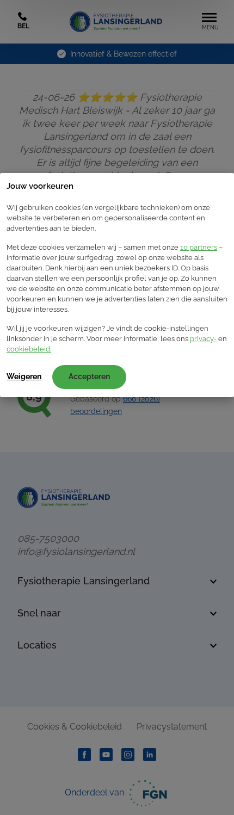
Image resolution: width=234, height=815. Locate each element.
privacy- (203, 339)
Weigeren (24, 376)
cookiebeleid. (29, 349)
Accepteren (89, 376)
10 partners (198, 247)
